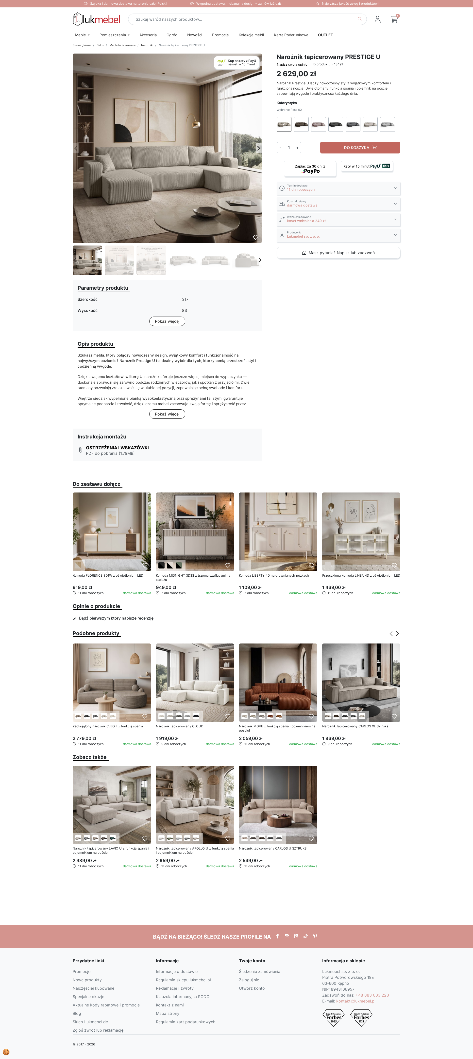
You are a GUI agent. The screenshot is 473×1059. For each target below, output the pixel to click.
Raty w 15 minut (357, 166)
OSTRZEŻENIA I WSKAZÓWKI (117, 447)
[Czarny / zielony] (179, 565)
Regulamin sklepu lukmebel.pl (183, 979)
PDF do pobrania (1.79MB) (110, 453)
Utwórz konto (252, 988)
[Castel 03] (161, 838)
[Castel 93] (187, 838)
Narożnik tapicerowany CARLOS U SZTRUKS (272, 848)
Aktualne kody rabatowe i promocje (106, 1004)
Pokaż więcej (167, 321)
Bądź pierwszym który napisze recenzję (113, 618)
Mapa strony (167, 1013)
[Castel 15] (196, 838)
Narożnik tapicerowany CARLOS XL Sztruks (355, 726)
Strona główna (82, 45)
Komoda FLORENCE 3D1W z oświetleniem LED (108, 575)
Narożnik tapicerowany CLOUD (179, 726)
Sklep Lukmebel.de (90, 1021)
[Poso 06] (336, 716)
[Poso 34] (87, 716)
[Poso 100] (104, 716)
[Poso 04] (253, 838)
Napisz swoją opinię (292, 64)
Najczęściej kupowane (93, 988)
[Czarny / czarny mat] (161, 565)
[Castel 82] (179, 838)
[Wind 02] (161, 716)
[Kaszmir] (244, 565)
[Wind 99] (196, 716)
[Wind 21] (179, 716)
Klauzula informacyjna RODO (182, 996)
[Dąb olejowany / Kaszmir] (78, 565)
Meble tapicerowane (122, 45)
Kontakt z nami (170, 1004)
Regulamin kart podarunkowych (185, 1021)
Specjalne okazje (88, 996)
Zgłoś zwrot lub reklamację (98, 1030)
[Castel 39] (170, 838)
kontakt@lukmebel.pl (355, 1001)
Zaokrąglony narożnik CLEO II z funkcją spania (108, 726)
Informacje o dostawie (177, 971)
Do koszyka (357, 147)
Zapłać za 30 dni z (310, 166)
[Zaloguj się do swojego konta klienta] (378, 19)
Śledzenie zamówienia (259, 971)
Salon (100, 45)
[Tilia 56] (279, 716)
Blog (77, 1013)
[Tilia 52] (270, 716)
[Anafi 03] (87, 838)
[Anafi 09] (113, 838)
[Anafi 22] (78, 838)
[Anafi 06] (95, 838)
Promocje (81, 971)
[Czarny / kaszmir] (170, 565)
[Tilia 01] (244, 716)
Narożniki (147, 45)
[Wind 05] (170, 716)
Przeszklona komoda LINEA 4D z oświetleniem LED (361, 575)
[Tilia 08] (253, 716)
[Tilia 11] (262, 716)
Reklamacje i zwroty (175, 988)
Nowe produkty (87, 979)
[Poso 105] (113, 716)
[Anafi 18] (104, 838)
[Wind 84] (187, 716)
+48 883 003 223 (372, 995)
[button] (394, 19)
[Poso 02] (78, 716)
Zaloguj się (249, 979)
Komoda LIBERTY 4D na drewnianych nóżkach (274, 575)
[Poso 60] (95, 716)
